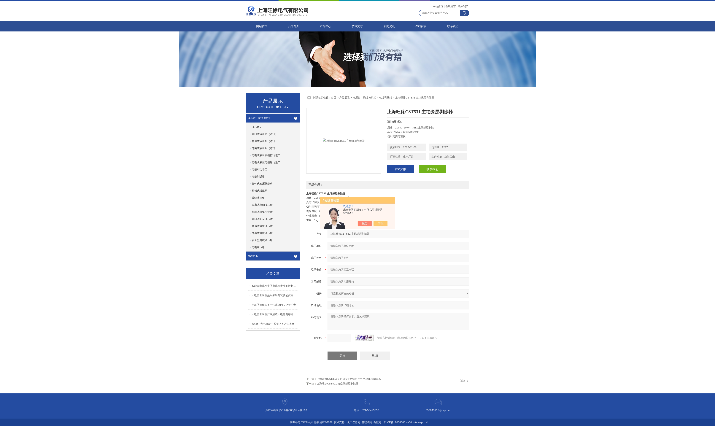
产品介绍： (315, 184)
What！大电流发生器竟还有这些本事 (273, 323)
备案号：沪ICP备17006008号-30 (393, 422)
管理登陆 (367, 422)
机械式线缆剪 (259, 190)
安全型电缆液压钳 (262, 240)
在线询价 (401, 169)
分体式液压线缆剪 (262, 183)
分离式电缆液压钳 (262, 233)
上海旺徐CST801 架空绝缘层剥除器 (337, 383)
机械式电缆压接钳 (262, 211)
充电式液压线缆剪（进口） (267, 155)
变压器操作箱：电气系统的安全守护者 (274, 304)
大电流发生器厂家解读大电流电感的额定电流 (275, 314)
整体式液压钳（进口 (263, 141)
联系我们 (463, 6)
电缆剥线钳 (258, 176)
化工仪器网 (353, 422)
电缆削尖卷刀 (259, 169)
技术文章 (357, 26)
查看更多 (253, 256)
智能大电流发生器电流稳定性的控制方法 (275, 285)
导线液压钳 (258, 197)
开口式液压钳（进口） (265, 134)
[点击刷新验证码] (364, 338)
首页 (333, 97)
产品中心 (325, 26)
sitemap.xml (420, 422)
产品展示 (344, 97)
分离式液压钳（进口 (263, 148)
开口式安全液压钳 (262, 218)
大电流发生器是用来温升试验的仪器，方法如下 (275, 295)
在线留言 (450, 6)
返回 (462, 380)
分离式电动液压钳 (262, 204)
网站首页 (438, 6)
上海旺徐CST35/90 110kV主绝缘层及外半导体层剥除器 (349, 378)
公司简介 (293, 26)
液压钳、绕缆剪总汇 (259, 118)
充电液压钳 (258, 247)
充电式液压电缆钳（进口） (267, 162)
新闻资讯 (389, 26)
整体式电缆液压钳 (262, 226)
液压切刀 (257, 126)
